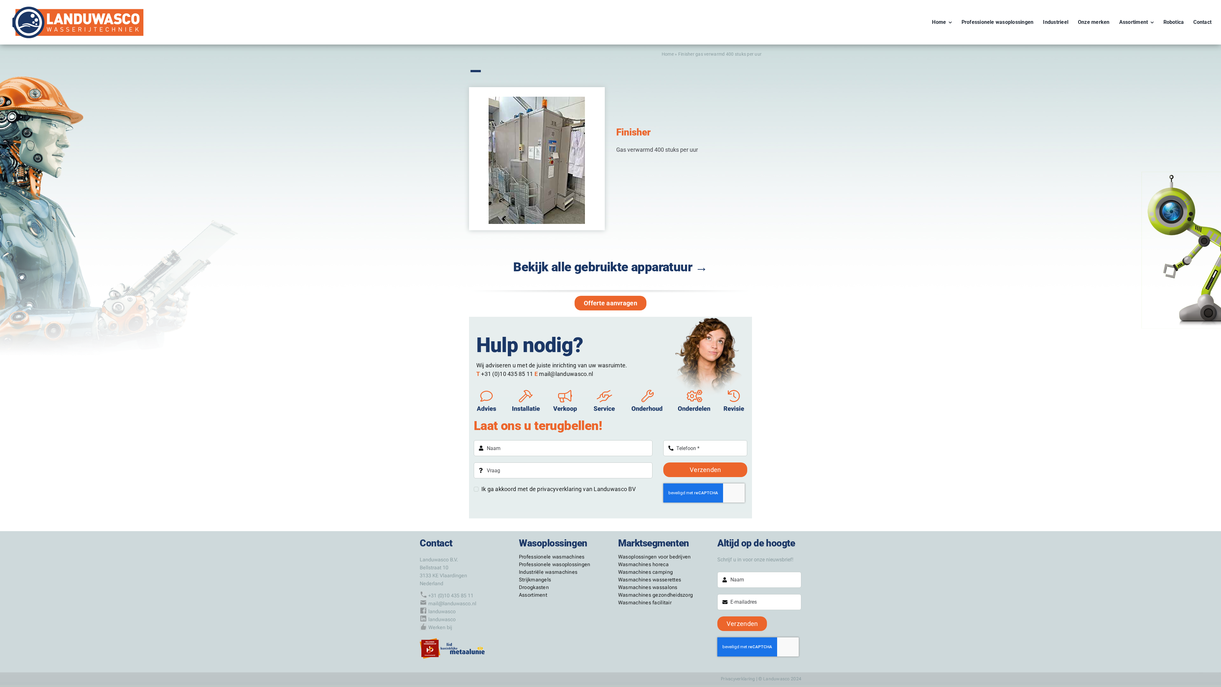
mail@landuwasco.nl (452, 603)
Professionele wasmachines (552, 557)
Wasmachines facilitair (645, 603)
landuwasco (442, 611)
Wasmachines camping (645, 572)
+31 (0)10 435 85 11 (450, 596)
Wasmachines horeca (643, 564)
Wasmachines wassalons (648, 587)
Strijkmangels (535, 580)
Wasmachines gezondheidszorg (655, 595)
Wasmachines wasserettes (649, 580)
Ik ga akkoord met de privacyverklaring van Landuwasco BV (558, 489)
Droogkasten (534, 587)
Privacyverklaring (738, 678)
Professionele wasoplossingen (554, 564)
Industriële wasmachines (548, 572)
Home (668, 54)
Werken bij (440, 627)
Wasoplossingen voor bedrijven (654, 557)
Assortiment (533, 595)
